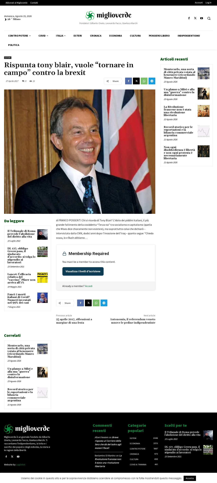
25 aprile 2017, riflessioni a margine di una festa (74, 321)
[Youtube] (201, 18)
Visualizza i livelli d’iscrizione (83, 271)
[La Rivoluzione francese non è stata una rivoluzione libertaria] (204, 111)
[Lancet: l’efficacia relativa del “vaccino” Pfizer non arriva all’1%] (42, 277)
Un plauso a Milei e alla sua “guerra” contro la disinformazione (20, 373)
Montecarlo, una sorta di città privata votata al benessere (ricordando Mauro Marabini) (21, 351)
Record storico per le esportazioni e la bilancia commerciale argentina (178, 131)
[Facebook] (189, 18)
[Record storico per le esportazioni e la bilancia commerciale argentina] (42, 392)
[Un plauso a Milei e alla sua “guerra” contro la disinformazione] (42, 372)
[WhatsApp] (144, 81)
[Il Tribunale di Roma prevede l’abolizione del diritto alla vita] (42, 234)
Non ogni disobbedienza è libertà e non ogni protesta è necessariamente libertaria (179, 153)
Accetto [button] (190, 478)
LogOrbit (20, 464)
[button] (209, 18)
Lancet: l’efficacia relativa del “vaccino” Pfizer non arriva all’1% (21, 278)
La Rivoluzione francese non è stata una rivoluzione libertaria (177, 111)
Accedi (88, 286)
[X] (195, 18)
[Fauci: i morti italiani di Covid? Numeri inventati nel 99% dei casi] (42, 298)
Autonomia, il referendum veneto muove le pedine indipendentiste (132, 321)
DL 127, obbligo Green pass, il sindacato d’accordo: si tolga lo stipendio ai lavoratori (21, 255)
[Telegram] (152, 81)
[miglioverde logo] (108, 15)
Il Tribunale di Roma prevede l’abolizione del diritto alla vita (21, 234)
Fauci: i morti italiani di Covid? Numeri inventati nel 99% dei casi (19, 299)
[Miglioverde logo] (28, 429)
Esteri (8, 58)
